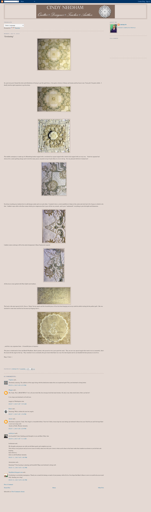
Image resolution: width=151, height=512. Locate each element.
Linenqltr (123, 24)
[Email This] (26, 369)
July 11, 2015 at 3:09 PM (18, 457)
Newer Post (7, 488)
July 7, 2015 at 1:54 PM (17, 414)
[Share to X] (30, 369)
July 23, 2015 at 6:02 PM (18, 480)
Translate (17, 28)
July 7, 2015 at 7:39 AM (18, 404)
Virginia (11, 380)
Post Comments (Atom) (18, 491)
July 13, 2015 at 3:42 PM (18, 467)
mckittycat (12, 433)
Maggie (11, 390)
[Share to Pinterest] (34, 369)
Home (54, 488)
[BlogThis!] (28, 369)
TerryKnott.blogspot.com (16, 472)
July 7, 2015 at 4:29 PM (17, 429)
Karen (10, 409)
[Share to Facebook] (32, 369)
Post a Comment (8, 484)
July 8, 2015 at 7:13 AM (18, 439)
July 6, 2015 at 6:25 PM (17, 385)
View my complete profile (127, 27)
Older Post (101, 488)
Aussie (10, 419)
